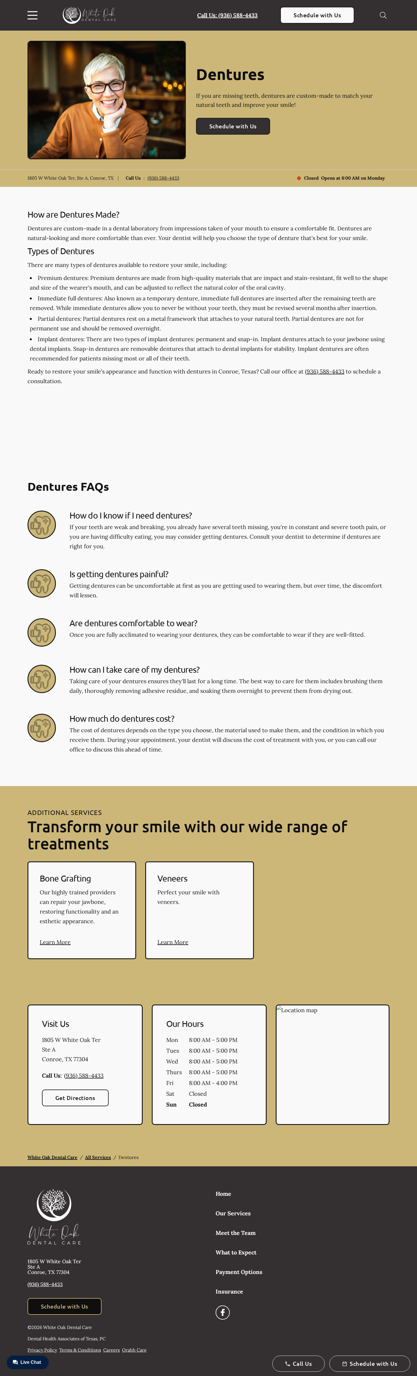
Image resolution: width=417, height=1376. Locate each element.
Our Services (233, 1213)
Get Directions (75, 1097)
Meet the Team (236, 1232)
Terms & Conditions (80, 1350)
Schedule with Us (317, 15)
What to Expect (236, 1252)
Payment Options (239, 1271)
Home (223, 1193)
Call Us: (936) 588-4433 (227, 15)
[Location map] (333, 1064)
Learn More (55, 942)
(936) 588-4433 (163, 178)
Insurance (229, 1291)
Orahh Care (134, 1350)
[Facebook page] (223, 1312)
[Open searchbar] (383, 15)
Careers (111, 1350)
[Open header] (34, 15)
